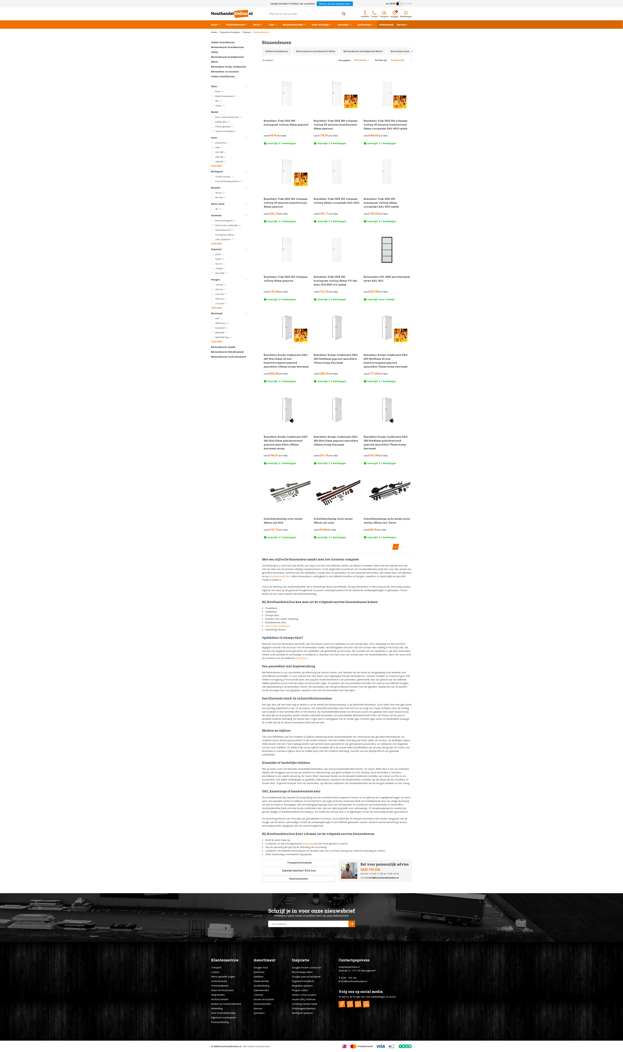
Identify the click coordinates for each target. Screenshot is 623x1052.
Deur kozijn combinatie (277, 625)
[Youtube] (358, 1004)
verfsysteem (301, 658)
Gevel (256, 24)
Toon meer (216, 165)
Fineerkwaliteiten (220, 985)
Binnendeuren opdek (223, 347)
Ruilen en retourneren (222, 990)
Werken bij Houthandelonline (226, 1003)
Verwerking (217, 1008)
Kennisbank (386, 24)
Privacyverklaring (220, 1022)
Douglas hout (261, 967)
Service (401, 24)
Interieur (343, 24)
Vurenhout (259, 972)
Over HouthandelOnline (223, 1012)
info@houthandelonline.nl (383, 877)
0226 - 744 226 (349, 977)
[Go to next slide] (412, 51)
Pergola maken (300, 990)
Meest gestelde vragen (223, 976)
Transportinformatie (299, 862)
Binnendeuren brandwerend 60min (227, 59)
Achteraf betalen (219, 999)
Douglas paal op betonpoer (306, 976)
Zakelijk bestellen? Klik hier (299, 870)
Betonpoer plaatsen (302, 1012)
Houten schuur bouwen (304, 994)
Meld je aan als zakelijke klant (334, 3)
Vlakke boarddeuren (223, 42)
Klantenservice (224, 960)
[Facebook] (341, 1004)
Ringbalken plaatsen (302, 985)
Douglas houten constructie (306, 967)
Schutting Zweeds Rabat (304, 1003)
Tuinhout (258, 994)
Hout (214, 24)
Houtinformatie (298, 878)
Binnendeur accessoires (225, 71)
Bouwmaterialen (293, 24)
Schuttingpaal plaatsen (304, 1008)
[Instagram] (350, 1004)
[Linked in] (366, 1004)
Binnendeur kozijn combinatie (228, 66)
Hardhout (258, 976)
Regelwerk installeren (303, 981)
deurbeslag (307, 843)
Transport (216, 967)
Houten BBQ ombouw (303, 999)
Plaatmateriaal (235, 24)
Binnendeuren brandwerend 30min (227, 50)
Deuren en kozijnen (264, 999)
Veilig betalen (218, 994)
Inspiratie (300, 960)
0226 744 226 (370, 869)
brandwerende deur (280, 576)
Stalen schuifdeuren (223, 76)
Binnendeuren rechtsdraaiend (228, 356)
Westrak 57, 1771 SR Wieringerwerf (357, 970)
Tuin (271, 24)
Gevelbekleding (261, 985)
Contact (215, 972)
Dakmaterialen (261, 990)
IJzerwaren (364, 24)
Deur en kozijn (320, 24)
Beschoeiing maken (302, 972)
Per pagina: (344, 60)
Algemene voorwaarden (223, 1017)
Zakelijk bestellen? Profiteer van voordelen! (292, 3)
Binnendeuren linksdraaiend (227, 351)
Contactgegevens (354, 960)
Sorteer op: (381, 60)
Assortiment (264, 960)
